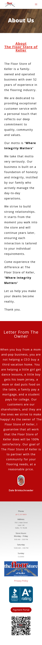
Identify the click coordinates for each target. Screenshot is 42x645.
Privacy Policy (21, 580)
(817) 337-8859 (21, 514)
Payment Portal (21, 609)
